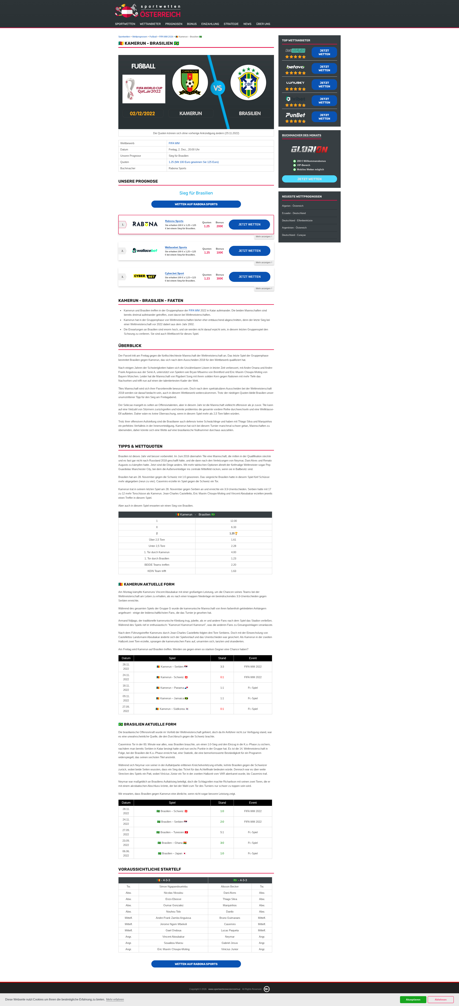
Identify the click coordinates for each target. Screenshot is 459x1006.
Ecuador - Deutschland (294, 213)
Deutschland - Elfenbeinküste (297, 220)
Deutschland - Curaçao (294, 235)
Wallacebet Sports (176, 247)
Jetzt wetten (249, 224)
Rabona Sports (174, 221)
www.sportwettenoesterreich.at (224, 989)
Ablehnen (441, 999)
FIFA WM (174, 143)
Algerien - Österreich (292, 205)
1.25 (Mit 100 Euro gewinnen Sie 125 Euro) (194, 161)
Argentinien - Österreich (294, 227)
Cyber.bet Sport (174, 273)
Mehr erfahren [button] (115, 999)
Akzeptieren (413, 999)
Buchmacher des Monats (301, 135)
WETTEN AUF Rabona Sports (196, 204)
